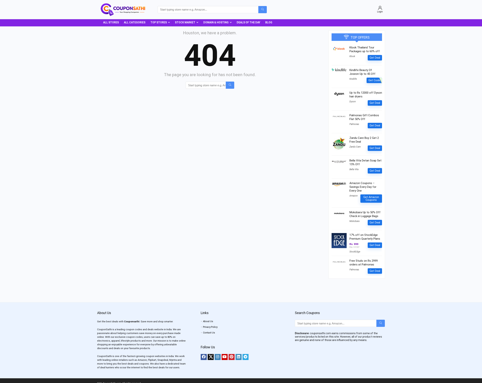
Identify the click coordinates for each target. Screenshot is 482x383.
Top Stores (158, 22)
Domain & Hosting (216, 22)
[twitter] (211, 357)
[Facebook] (204, 357)
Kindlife (353, 79)
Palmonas (354, 124)
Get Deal (375, 57)
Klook (352, 56)
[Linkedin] (239, 357)
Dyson (352, 101)
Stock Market (185, 22)
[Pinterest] (232, 357)
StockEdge (354, 251)
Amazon (353, 195)
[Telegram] (246, 357)
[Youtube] (225, 357)
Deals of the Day (248, 22)
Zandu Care (355, 146)
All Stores (111, 22)
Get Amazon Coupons (371, 198)
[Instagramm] (218, 357)
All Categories (134, 22)
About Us (208, 321)
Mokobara (354, 221)
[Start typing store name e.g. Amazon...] (262, 9)
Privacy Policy (210, 327)
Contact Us (209, 332)
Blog (268, 22)
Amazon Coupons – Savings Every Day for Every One (362, 186)
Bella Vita (353, 169)
